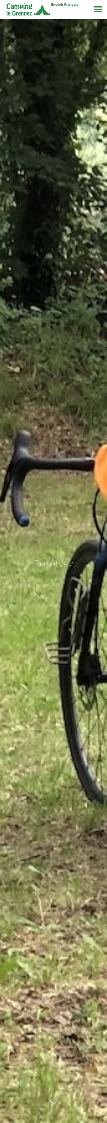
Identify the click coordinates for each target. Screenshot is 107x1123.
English (57, 4)
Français (71, 4)
